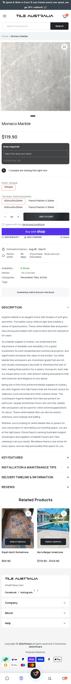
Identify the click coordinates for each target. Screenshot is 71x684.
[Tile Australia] (34, 16)
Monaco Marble (16, 123)
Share (66, 237)
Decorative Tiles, (30, 277)
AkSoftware (25, 643)
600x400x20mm (13, 200)
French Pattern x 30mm (41, 207)
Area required (11, 146)
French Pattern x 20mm (41, 200)
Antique (8, 186)
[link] (28, 514)
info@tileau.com (14, 585)
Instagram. (26, 592)
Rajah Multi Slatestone (15, 552)
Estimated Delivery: (17, 249)
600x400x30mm (13, 207)
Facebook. (11, 592)
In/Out (43, 277)
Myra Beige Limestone (50, 552)
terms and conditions (33, 224)
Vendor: (6, 272)
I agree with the (24, 224)
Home (5, 36)
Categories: (8, 277)
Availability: (8, 268)
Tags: (5, 282)
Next (65, 537)
